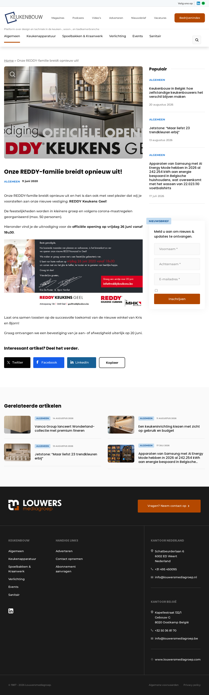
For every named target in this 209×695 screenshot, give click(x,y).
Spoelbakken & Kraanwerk (82, 36)
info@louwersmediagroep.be (176, 638)
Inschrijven (177, 299)
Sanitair (155, 36)
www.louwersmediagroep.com (178, 659)
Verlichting (117, 36)
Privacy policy (192, 684)
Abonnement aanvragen (66, 569)
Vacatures (160, 17)
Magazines (57, 17)
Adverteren (116, 17)
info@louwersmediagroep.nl (176, 577)
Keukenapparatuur (41, 36)
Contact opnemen (69, 559)
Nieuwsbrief (138, 17)
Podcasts (78, 17)
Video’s (96, 17)
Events (137, 36)
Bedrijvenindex (189, 17)
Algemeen (12, 36)
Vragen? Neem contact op (167, 506)
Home (9, 60)
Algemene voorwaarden (164, 684)
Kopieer (112, 363)
